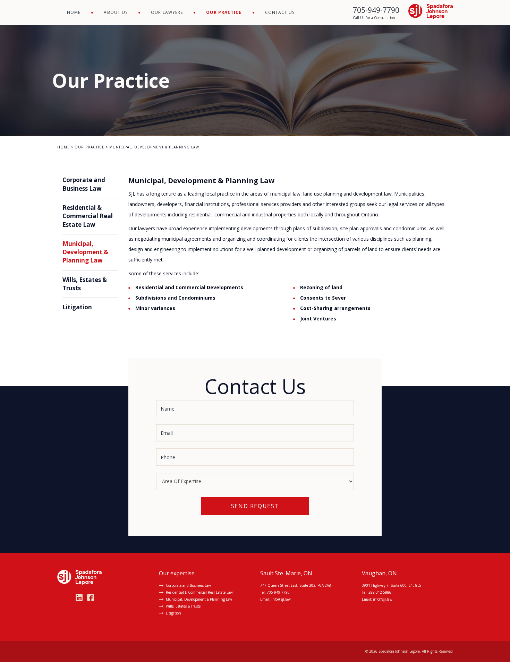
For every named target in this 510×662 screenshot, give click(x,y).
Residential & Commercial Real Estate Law (87, 216)
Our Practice (223, 12)
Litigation (77, 307)
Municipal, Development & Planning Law (85, 252)
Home (73, 12)
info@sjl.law (281, 599)
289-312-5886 (379, 592)
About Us (116, 12)
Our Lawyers (167, 12)
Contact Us (280, 12)
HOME (63, 147)
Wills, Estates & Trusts (183, 606)
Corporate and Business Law (83, 184)
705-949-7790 (278, 592)
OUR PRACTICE (89, 147)
